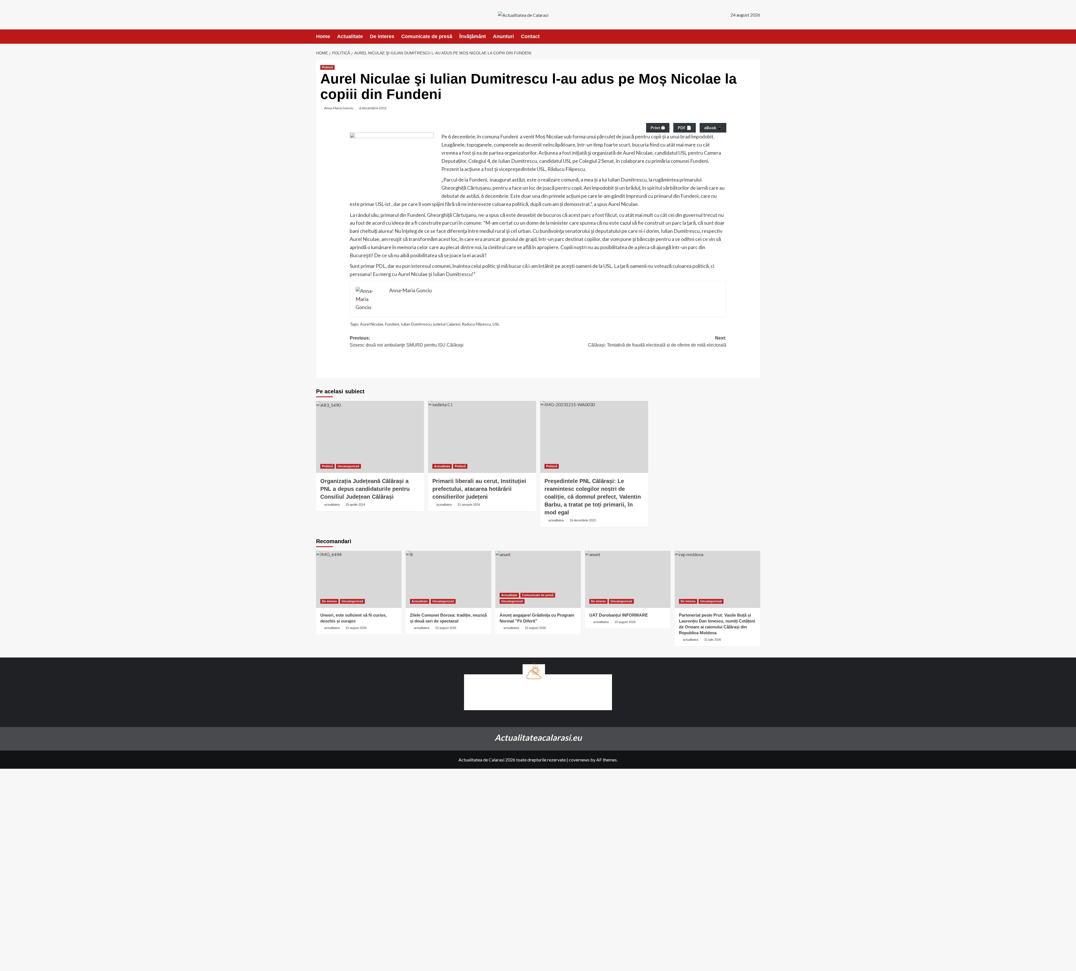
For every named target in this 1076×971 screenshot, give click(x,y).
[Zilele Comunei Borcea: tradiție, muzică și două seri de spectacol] (448, 579)
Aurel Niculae (371, 324)
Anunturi (503, 36)
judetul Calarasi (446, 324)
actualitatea (332, 504)
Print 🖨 (658, 127)
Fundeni (392, 324)
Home (323, 36)
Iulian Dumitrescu (416, 324)
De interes (382, 36)
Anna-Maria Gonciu (338, 108)
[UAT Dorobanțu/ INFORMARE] (628, 579)
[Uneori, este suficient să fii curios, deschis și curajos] (359, 579)
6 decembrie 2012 (373, 108)
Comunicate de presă (426, 36)
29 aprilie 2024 (355, 504)
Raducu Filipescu (476, 324)
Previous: (406, 342)
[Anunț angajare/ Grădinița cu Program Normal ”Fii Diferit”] (538, 579)
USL (496, 324)
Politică (327, 67)
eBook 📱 (713, 127)
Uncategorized (348, 466)
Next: (657, 342)
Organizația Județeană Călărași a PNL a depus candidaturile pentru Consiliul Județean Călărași (365, 489)
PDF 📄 (684, 127)
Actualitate (350, 36)
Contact (530, 36)
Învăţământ (472, 36)
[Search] (756, 36)
